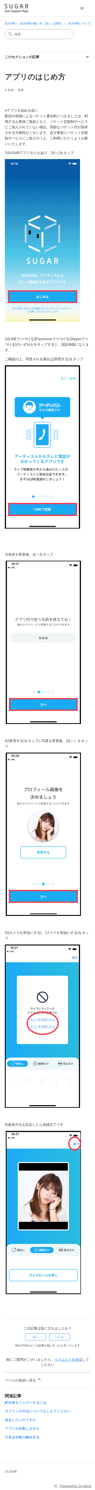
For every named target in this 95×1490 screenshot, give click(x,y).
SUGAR (10, 23)
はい (35, 1336)
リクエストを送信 (68, 1359)
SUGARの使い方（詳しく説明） (41, 23)
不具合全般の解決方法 (22, 1437)
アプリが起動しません (22, 1428)
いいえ (59, 1336)
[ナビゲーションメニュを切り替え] (82, 8)
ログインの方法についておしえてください (38, 1411)
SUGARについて (79, 23)
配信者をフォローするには (25, 1402)
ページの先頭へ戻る (21, 1380)
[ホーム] (16, 8)
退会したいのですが (20, 1420)
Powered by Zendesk (75, 1486)
